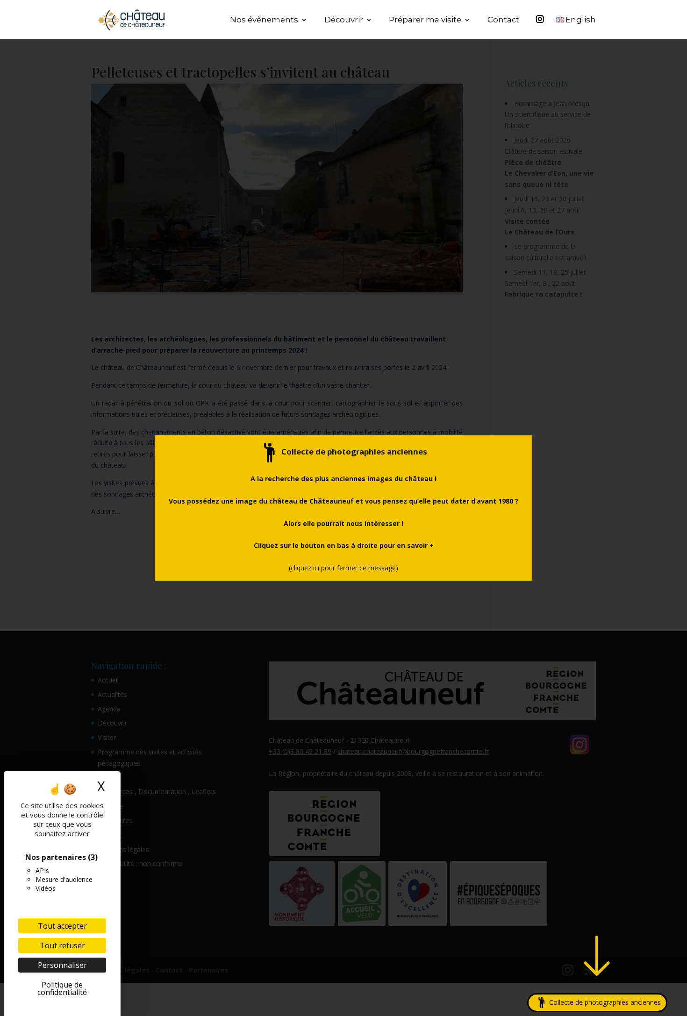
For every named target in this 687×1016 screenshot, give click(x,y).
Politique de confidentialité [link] (62, 988)
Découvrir (343, 20)
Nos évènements (264, 20)
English (580, 20)
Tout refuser (62, 945)
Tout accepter (62, 926)
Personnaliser (62, 965)
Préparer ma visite (425, 20)
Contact (503, 20)
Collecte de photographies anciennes (601, 1002)
